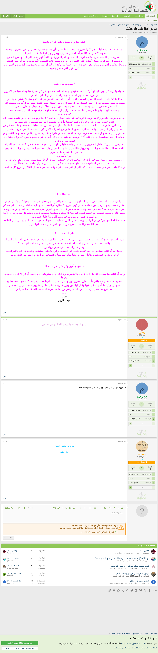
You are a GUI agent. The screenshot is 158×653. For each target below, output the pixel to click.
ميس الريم (151, 32)
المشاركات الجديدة (150, 20)
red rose (10, 575)
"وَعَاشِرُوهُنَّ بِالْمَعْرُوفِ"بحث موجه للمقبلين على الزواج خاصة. (121, 558)
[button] (133, 16)
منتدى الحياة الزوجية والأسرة (119, 568)
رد (3, 312)
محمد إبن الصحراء (12, 568)
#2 (3, 319)
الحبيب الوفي (145, 583)
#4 (3, 441)
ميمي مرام (145, 561)
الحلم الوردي (145, 576)
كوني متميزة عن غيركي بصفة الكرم (132, 573)
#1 (3, 37)
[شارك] (7, 37)
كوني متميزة (143, 551)
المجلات (105, 16)
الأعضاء (127, 16)
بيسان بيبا (146, 553)
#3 (3, 383)
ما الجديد (139, 16)
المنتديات (150, 16)
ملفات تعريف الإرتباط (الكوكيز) (133, 643)
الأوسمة (115, 16)
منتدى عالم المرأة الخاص (122, 553)
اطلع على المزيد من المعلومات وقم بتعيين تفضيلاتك (135, 648)
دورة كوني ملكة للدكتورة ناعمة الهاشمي (129, 566)
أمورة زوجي (145, 568)
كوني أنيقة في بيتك (139, 581)
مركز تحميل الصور (91, 16)
